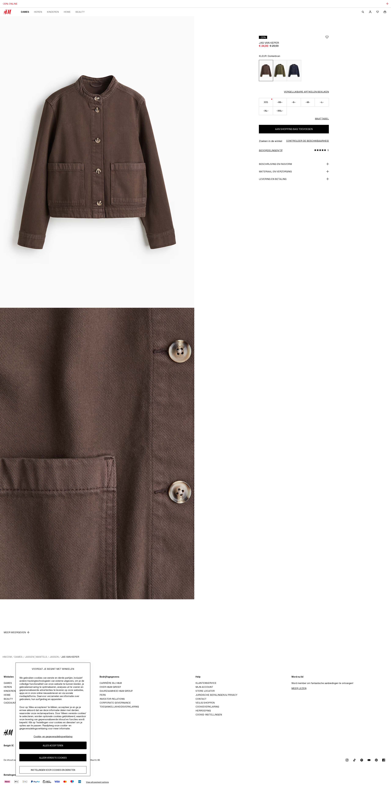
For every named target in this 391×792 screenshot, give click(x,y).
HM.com (7, 657)
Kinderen (53, 12)
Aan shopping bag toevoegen (294, 129)
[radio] (266, 70)
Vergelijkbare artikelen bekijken (306, 91)
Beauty (80, 12)
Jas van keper (70, 657)
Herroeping (203, 710)
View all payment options (97, 782)
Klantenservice (206, 683)
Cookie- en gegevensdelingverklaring (53, 736)
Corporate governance (115, 702)
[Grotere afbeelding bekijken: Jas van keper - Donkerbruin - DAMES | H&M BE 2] (97, 453)
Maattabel (322, 118)
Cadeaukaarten (14, 702)
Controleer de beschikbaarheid (307, 141)
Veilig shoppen (205, 702)
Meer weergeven (15, 632)
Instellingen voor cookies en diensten (53, 770)
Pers (103, 695)
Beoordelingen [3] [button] (270, 150)
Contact (201, 699)
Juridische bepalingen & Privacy (216, 695)
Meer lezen (298, 688)
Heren (38, 12)
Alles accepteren (53, 745)
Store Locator (205, 691)
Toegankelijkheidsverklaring (119, 706)
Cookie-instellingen (209, 714)
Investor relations (112, 699)
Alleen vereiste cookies (53, 757)
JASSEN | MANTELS (36, 657)
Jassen (54, 657)
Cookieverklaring (207, 706)
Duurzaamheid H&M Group (116, 691)
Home (67, 12)
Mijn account (204, 687)
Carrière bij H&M (111, 683)
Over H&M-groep (110, 687)
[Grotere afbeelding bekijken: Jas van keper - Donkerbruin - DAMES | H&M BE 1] (97, 162)
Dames (25, 12)
